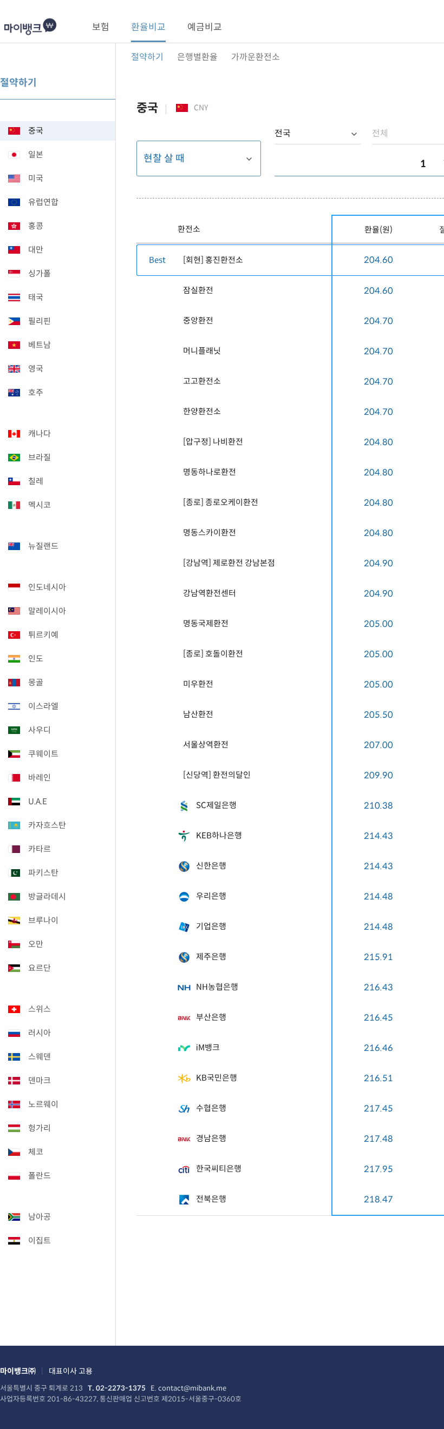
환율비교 (148, 27)
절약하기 (147, 57)
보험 (100, 27)
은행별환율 (197, 57)
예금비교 (204, 27)
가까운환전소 (255, 57)
